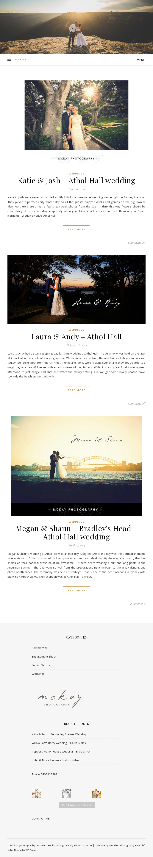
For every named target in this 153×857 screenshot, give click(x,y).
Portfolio (41, 845)
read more (76, 229)
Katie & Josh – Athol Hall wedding (76, 180)
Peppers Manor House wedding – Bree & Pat (61, 751)
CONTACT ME (41, 818)
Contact (87, 845)
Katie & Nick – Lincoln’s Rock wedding (55, 760)
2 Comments (138, 603)
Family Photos (41, 665)
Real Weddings (56, 845)
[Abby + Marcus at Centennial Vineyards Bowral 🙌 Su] (96, 793)
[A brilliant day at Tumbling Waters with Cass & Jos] (66, 793)
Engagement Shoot (44, 656)
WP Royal (31, 850)
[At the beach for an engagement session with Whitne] (36, 793)
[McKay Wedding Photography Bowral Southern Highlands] (20, 59)
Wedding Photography (22, 845)
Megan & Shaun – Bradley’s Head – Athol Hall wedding (76, 532)
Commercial (39, 648)
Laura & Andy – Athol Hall (76, 336)
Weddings (76, 173)
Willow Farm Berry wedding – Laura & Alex (59, 743)
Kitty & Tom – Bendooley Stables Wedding (59, 734)
